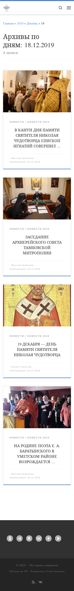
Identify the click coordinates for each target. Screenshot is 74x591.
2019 (20, 23)
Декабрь (32, 23)
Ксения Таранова (21, 367)
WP (26, 571)
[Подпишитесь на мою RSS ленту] (33, 582)
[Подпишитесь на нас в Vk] (40, 582)
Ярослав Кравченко (22, 158)
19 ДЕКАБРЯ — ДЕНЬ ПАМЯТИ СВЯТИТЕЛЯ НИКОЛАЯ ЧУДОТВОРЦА (37, 349)
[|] (6, 7)
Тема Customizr (56, 571)
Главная (8, 23)
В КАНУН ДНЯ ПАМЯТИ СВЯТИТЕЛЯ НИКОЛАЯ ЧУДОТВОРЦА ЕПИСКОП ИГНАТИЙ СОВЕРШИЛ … (37, 137)
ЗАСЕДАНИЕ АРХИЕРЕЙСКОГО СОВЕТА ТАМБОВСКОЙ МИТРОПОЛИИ (37, 244)
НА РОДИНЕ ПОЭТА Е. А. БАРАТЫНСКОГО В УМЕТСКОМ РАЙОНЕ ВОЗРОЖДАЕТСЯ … (37, 453)
